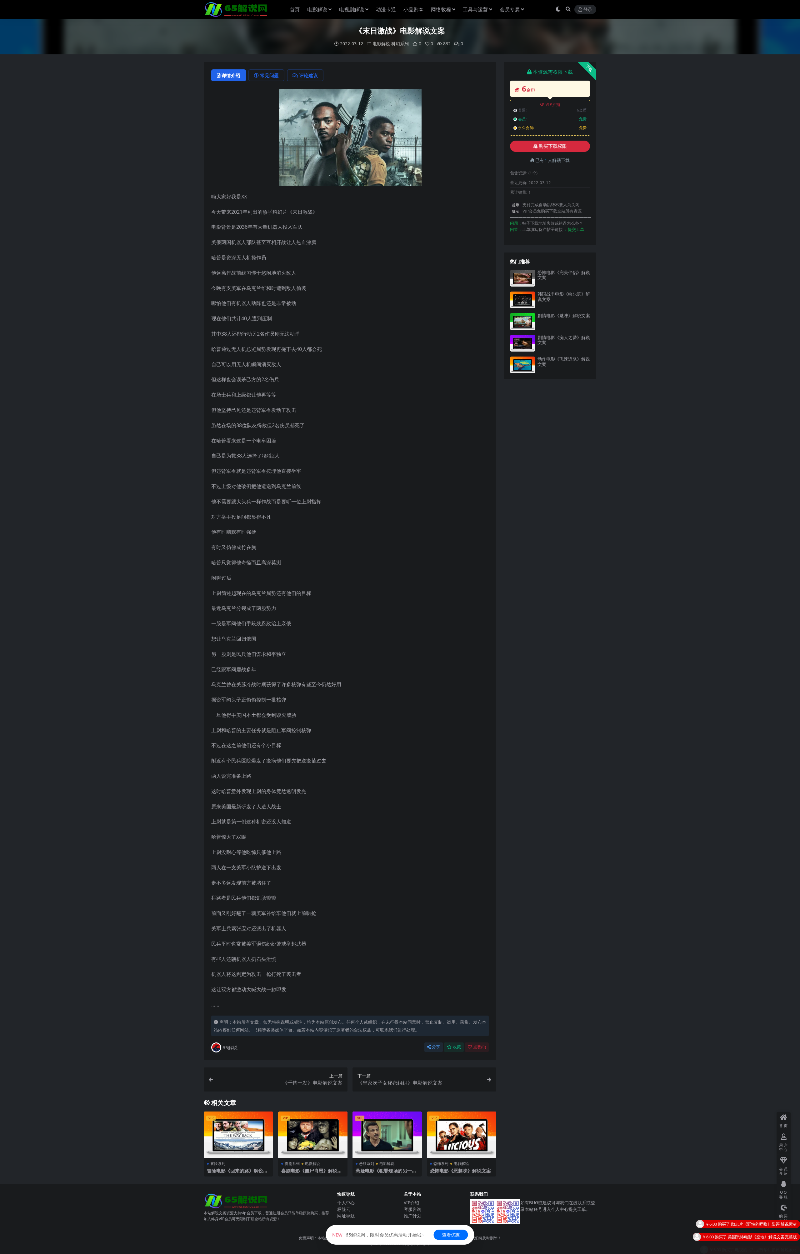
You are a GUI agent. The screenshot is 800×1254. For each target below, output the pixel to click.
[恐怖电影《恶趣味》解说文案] (461, 1135)
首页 (295, 9)
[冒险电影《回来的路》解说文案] (238, 1135)
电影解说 (317, 9)
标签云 (343, 1209)
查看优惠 (451, 1235)
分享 (436, 1047)
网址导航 (346, 1216)
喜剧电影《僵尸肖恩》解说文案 (311, 1173)
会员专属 (510, 9)
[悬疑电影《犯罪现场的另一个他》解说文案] (387, 1135)
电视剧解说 (351, 9)
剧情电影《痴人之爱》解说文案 (564, 340)
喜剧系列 (292, 1163)
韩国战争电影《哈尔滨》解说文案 (564, 296)
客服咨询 (412, 1209)
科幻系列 (400, 44)
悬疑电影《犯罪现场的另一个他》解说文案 (386, 1173)
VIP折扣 (553, 104)
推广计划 (412, 1216)
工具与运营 (475, 9)
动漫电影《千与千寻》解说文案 (768, 1248)
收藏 (457, 1047)
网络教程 (441, 9)
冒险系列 (217, 1163)
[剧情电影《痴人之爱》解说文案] (522, 343)
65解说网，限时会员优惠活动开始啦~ (378, 1235)
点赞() (479, 1047)
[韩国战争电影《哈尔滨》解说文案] (522, 300)
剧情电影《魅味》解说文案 (564, 315)
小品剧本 (413, 9)
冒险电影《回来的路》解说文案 (237, 1173)
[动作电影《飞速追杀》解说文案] (522, 365)
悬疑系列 (366, 1163)
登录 (587, 9)
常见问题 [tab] (269, 75)
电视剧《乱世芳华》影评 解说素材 (766, 1223)
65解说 (230, 1047)
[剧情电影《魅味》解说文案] (522, 321)
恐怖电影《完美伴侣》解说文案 (564, 275)
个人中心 (346, 1203)
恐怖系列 (440, 1163)
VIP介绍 (411, 1203)
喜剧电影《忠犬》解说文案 (772, 1235)
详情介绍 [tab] (231, 75)
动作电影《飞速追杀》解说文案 (564, 361)
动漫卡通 (386, 9)
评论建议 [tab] (308, 75)
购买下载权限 (553, 146)
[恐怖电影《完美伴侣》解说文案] (522, 278)
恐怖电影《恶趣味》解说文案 (460, 1170)
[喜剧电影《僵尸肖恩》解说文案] (313, 1135)
